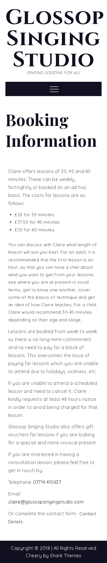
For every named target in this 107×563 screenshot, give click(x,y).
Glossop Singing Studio (54, 38)
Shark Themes (65, 555)
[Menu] (53, 89)
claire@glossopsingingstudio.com (46, 502)
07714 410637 (47, 482)
